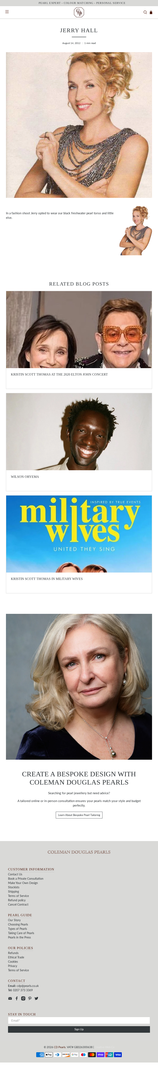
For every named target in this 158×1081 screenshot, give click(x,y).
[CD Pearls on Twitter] (36, 999)
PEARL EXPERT (50, 3)
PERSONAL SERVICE (111, 3)
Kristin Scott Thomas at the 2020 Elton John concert (59, 374)
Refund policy (17, 900)
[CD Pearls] (79, 12)
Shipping (13, 891)
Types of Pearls (17, 928)
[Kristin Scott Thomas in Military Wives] (79, 534)
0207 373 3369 (23, 990)
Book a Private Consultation (25, 878)
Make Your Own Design (23, 883)
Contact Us (15, 874)
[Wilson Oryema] (79, 431)
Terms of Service (18, 896)
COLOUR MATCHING (78, 3)
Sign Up (79, 1029)
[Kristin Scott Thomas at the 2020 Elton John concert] (79, 329)
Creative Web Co (104, 1047)
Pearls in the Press (19, 937)
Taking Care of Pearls (21, 933)
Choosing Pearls (18, 924)
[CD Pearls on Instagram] (23, 999)
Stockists (13, 887)
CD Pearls (60, 1047)
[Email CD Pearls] (10, 999)
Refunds (13, 953)
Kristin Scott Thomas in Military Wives (47, 579)
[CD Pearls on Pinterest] (30, 999)
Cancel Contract (18, 904)
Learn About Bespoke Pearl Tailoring (79, 815)
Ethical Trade (16, 957)
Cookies (13, 961)
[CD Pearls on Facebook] (17, 999)
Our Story (14, 920)
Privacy (12, 966)
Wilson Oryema (25, 476)
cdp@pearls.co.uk (28, 986)
